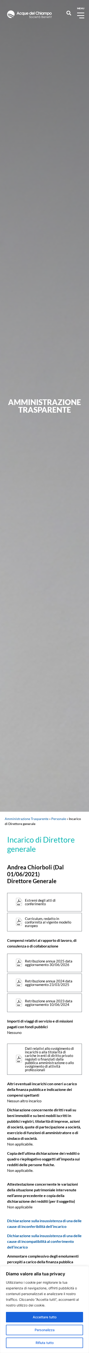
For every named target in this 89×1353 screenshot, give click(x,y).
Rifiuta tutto (45, 1343)
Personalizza (45, 1330)
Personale (58, 819)
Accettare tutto (44, 1317)
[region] (44, 1309)
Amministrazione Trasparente (26, 819)
